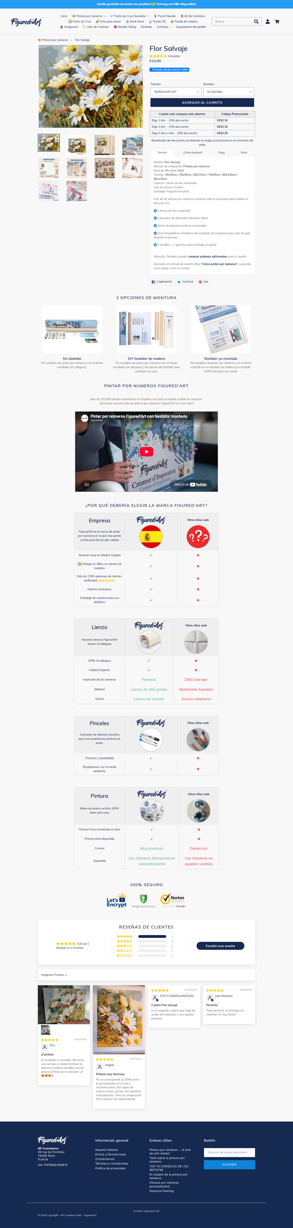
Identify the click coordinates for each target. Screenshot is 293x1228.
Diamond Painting (161, 1191)
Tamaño (155, 84)
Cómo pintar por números (219, 264)
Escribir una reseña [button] (220, 946)
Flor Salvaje (82, 40)
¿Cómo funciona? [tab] (193, 152)
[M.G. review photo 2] (46, 1030)
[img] (49, 1040)
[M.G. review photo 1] (64, 1004)
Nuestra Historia (106, 1149)
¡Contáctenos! (105, 1159)
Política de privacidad (110, 1168)
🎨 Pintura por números (53, 40)
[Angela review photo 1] (119, 1019)
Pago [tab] (222, 152)
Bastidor (208, 84)
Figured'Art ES (151, 1211)
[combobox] (237, 21)
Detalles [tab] (162, 152)
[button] (158, 56)
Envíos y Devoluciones (110, 1154)
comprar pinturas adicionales (207, 256)
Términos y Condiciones (111, 1163)
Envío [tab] (244, 152)
